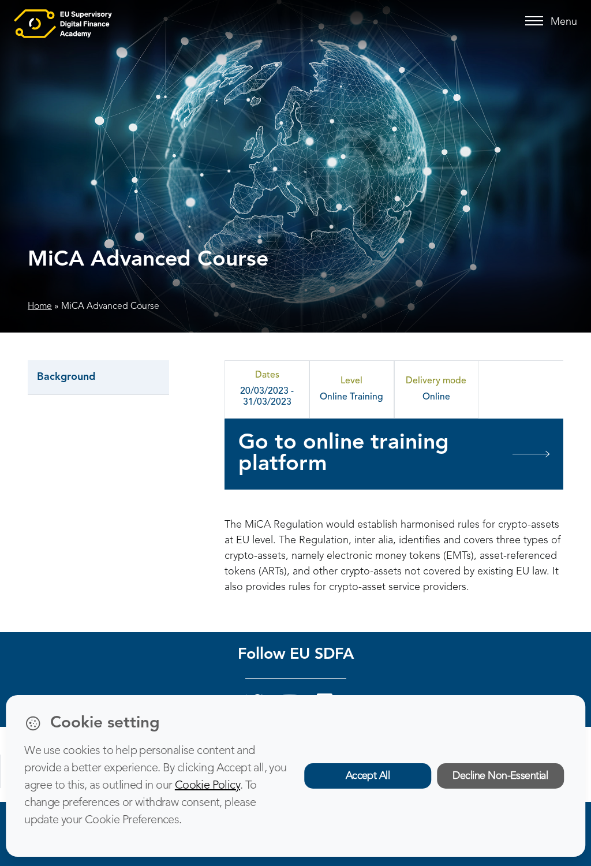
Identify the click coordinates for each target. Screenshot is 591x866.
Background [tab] (66, 377)
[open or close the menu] (536, 21)
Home (40, 306)
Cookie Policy (207, 786)
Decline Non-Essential (500, 776)
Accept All (368, 776)
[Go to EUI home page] (63, 23)
